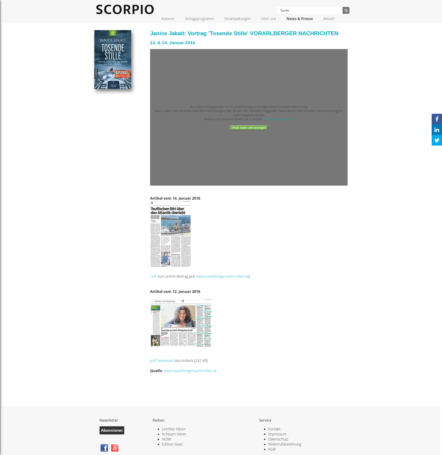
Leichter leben (174, 429)
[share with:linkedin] (437, 129)
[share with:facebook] (437, 119)
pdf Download (161, 360)
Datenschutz (278, 439)
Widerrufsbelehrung (284, 444)
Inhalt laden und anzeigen (249, 127)
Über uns (268, 18)
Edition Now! (172, 444)
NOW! (167, 439)
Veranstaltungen (237, 18)
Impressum (277, 434)
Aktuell (328, 18)
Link (154, 276)
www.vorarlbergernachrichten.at (222, 276)
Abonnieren (112, 430)
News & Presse (299, 18)
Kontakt (274, 429)
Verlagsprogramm (199, 18)
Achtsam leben (174, 434)
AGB (272, 449)
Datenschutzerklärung (278, 119)
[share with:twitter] (437, 140)
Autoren (167, 18)
